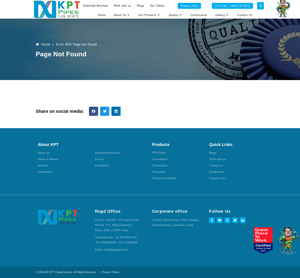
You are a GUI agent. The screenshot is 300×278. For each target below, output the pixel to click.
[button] (93, 111)
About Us (120, 15)
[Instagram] (227, 220)
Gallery (220, 15)
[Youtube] (219, 220)
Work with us (122, 5)
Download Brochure (95, 5)
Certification (199, 15)
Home (102, 15)
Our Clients (157, 5)
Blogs (140, 5)
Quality (174, 15)
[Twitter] (235, 220)
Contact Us (245, 15)
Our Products (148, 15)
